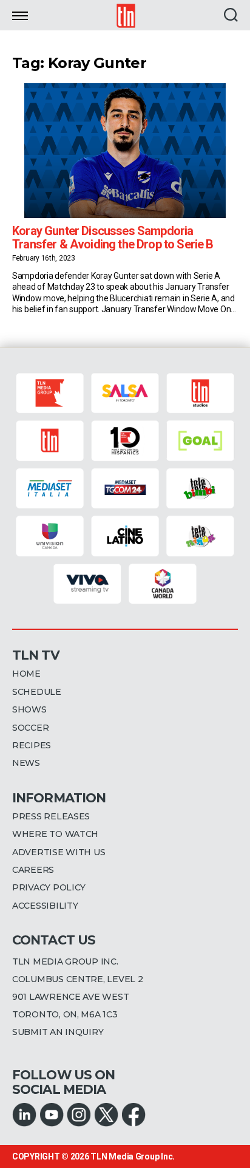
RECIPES (31, 745)
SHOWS (29, 709)
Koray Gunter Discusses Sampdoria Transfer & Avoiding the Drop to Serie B (113, 237)
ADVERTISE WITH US (58, 852)
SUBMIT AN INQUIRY (57, 1031)
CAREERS (33, 869)
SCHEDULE (36, 691)
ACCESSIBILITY (45, 905)
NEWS (26, 762)
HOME (26, 673)
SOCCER (30, 727)
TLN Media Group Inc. (132, 1156)
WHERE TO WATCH (55, 833)
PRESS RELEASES (51, 816)
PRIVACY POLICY (49, 887)
